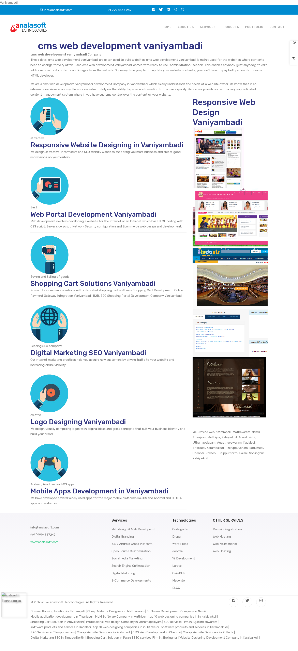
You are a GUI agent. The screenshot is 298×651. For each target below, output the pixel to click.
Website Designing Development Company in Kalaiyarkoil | (219, 637)
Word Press (180, 544)
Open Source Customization (131, 551)
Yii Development (183, 558)
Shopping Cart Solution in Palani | (109, 637)
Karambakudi (215, 448)
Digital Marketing (123, 573)
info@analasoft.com (58, 10)
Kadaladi (249, 442)
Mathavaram (241, 432)
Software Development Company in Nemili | (177, 611)
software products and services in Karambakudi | (195, 627)
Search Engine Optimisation (130, 566)
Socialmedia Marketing (127, 558)
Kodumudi (256, 448)
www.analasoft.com (44, 542)
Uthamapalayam (204, 442)
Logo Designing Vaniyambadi (78, 422)
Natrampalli (223, 432)
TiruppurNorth (228, 453)
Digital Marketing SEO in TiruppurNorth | (58, 637)
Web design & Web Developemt (133, 529)
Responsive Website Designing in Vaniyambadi (106, 145)
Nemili (256, 432)
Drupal (176, 536)
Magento (178, 580)
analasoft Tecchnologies (67, 602)
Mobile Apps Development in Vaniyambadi (99, 491)
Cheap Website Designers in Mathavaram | (116, 611)
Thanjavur (200, 437)
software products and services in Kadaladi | (61, 627)
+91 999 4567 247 (119, 10)
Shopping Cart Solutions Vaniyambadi (92, 283)
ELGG (176, 588)
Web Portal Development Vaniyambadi (93, 214)
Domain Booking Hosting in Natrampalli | (58, 611)
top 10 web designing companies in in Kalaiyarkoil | (183, 616)
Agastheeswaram (229, 442)
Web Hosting (222, 536)
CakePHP (178, 573)
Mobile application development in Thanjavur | (62, 616)
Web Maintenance (225, 544)
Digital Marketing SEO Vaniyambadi (88, 353)
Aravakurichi (246, 437)
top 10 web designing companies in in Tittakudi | (126, 627)
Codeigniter (180, 529)
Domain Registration (227, 529)
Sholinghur (256, 453)
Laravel (177, 566)
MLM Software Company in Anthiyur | (121, 616)
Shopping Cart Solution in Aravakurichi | (57, 622)
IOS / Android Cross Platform (131, 544)
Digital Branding (122, 536)
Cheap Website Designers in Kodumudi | (104, 632)
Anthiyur (214, 437)
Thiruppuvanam (237, 448)
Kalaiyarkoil (229, 437)
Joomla (177, 551)
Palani (243, 453)
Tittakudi (199, 448)
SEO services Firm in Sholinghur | (156, 637)
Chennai (198, 453)
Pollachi (211, 453)
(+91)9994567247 (43, 535)
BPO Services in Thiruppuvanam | (53, 632)
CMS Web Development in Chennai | (157, 632)
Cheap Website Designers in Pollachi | (209, 632)
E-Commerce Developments (131, 580)
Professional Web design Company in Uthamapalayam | (124, 622)
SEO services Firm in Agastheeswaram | (191, 622)
